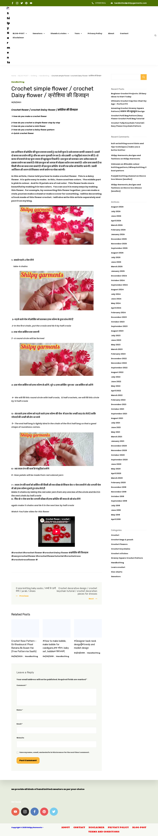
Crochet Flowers (119, 544)
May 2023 (116, 344)
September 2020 (119, 459)
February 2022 (118, 400)
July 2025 (115, 257)
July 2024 (116, 294)
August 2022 (117, 372)
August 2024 (117, 289)
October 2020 (118, 455)
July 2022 (115, 377)
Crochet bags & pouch (122, 539)
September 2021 (119, 413)
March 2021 (116, 436)
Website (20, 738)
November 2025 (119, 243)
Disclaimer (18, 37)
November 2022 (119, 363)
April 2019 (116, 519)
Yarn (77, 33)
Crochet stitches (119, 553)
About (111, 33)
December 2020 (119, 445)
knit (113, 143)
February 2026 (118, 229)
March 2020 (117, 478)
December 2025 (119, 239)
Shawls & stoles (59, 33)
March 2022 (116, 395)
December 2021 (118, 404)
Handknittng (17, 82)
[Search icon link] (154, 35)
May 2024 (116, 303)
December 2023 (119, 317)
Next (91, 598)
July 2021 (115, 422)
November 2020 (119, 450)
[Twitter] (22, 3)
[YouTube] (31, 3)
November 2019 (118, 491)
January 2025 (118, 271)
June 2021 (116, 427)
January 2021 (117, 441)
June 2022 (116, 381)
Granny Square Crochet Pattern (127, 558)
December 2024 (119, 275)
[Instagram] (17, 3)
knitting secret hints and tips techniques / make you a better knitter (127, 146)
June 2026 (116, 216)
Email (20, 724)
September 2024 (119, 285)
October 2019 (117, 496)
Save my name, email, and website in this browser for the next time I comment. (54, 752)
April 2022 (116, 390)
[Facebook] (12, 3)
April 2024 (116, 308)
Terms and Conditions (103, 832)
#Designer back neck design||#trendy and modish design (85, 644)
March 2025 (116, 266)
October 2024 (118, 280)
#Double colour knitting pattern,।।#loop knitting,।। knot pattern (128, 167)
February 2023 (118, 354)
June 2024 (116, 298)
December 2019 (118, 487)
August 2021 (117, 418)
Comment (22, 685)
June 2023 (116, 340)
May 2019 (115, 514)
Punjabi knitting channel (123, 176)
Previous (24, 596)
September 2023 (119, 326)
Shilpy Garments (131, 158)
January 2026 (118, 234)
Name (20, 710)
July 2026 (115, 211)
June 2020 (116, 464)
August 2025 (117, 252)
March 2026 (116, 225)
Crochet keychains (120, 549)
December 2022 (119, 358)
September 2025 (119, 248)
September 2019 (119, 501)
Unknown (115, 164)
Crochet (115, 535)
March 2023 (117, 349)
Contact (124, 33)
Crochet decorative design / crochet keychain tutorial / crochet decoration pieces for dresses (77, 591)
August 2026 (117, 206)
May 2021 (115, 432)
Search (144, 77)
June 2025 (116, 262)
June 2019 (116, 510)
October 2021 (117, 409)
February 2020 (118, 482)
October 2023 (118, 321)
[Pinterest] (26, 3)
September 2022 (119, 367)
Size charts (116, 572)
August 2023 (117, 331)
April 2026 (116, 220)
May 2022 (115, 386)
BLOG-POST (19, 33)
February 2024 (118, 312)
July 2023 (116, 335)
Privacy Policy (95, 33)
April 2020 (116, 473)
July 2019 (115, 505)
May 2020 (116, 468)
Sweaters (37, 33)
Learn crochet (118, 567)
